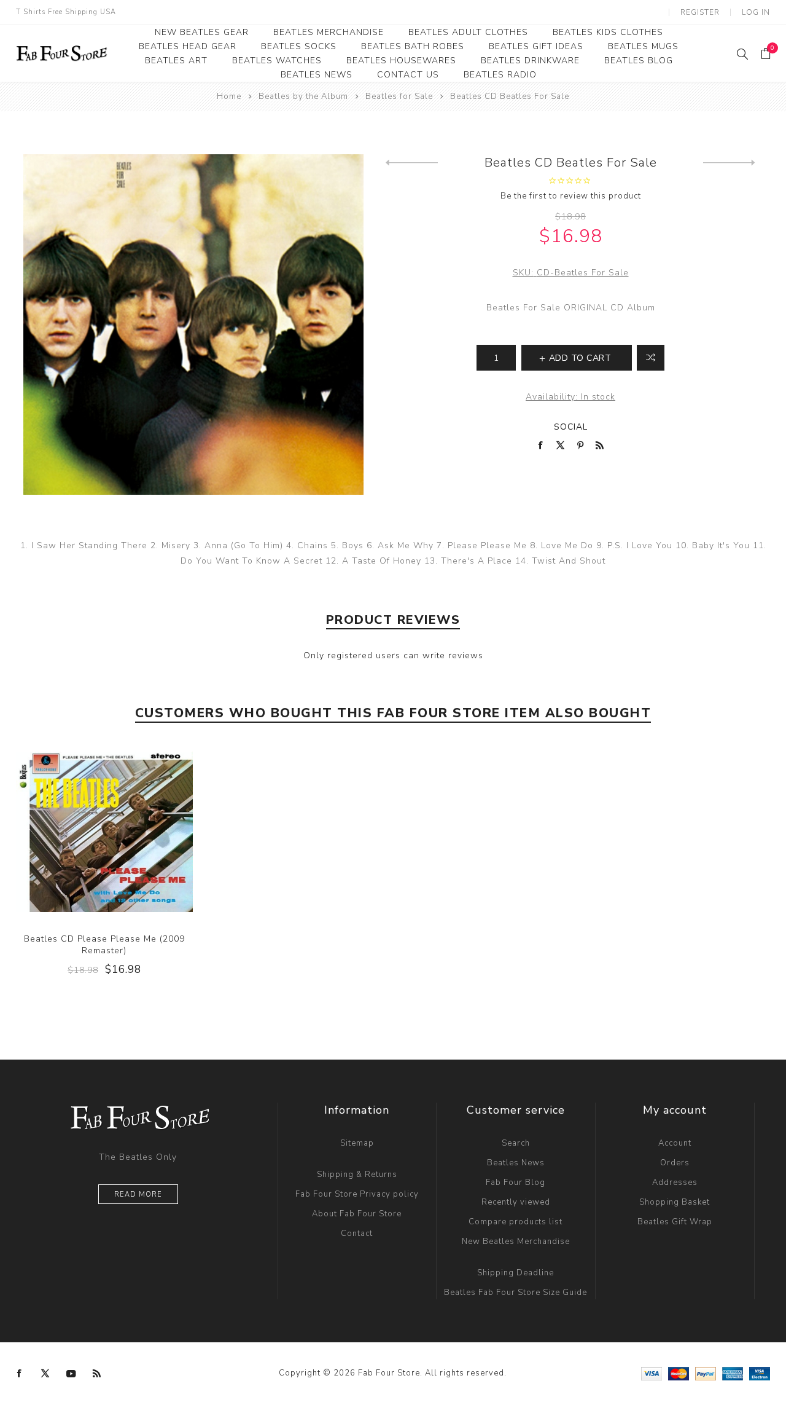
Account (674, 1143)
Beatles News (516, 1162)
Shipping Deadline (515, 1272)
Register (700, 12)
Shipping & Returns (357, 1174)
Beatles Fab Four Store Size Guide (515, 1292)
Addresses (675, 1182)
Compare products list (515, 1221)
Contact (357, 1233)
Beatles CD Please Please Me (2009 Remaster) (104, 944)
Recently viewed (515, 1202)
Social (571, 427)
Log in (756, 12)
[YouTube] (71, 1373)
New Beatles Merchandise (516, 1241)
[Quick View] (79, 831)
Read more (138, 1194)
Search (516, 1143)
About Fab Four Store (357, 1213)
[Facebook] (19, 1373)
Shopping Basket (674, 1202)
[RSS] (97, 1373)
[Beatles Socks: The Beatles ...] (412, 163)
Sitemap (357, 1143)
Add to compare (103, 831)
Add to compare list (650, 358)
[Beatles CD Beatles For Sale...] (729, 163)
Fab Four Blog (515, 1182)
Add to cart (129, 831)
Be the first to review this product (570, 196)
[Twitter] (45, 1373)
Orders (675, 1162)
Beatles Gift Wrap (674, 1221)
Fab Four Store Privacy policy (357, 1194)
